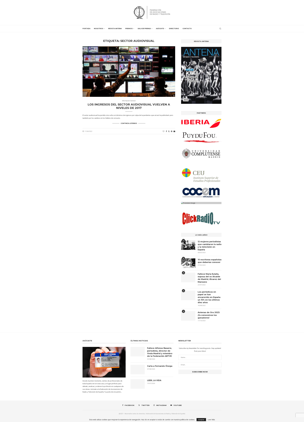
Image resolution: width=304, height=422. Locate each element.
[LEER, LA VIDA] (138, 384)
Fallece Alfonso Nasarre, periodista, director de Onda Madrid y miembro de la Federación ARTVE (159, 352)
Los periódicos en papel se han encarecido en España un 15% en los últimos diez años (209, 297)
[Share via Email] (174, 131)
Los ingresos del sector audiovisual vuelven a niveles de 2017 (129, 106)
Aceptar (201, 419)
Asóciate (160, 28)
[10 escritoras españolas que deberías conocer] (188, 263)
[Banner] (201, 153)
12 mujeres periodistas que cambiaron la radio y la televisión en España (209, 245)
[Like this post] (163, 131)
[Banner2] (201, 137)
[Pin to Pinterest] (171, 131)
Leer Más (211, 419)
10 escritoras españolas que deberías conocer (209, 261)
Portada (86, 28)
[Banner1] (201, 123)
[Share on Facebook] (166, 131)
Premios (129, 28)
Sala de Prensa (144, 28)
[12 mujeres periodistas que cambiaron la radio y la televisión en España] (188, 245)
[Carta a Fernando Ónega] (138, 369)
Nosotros (98, 28)
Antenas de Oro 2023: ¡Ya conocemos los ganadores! (209, 315)
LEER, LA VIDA (154, 380)
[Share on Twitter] (169, 131)
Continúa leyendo (129, 123)
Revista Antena (115, 28)
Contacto (187, 28)
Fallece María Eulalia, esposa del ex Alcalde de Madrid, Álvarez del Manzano (209, 278)
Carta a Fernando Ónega (159, 366)
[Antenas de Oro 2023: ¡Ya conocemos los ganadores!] (188, 316)
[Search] (220, 28)
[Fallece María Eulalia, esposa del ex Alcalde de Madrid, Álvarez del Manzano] (188, 277)
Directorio (174, 28)
